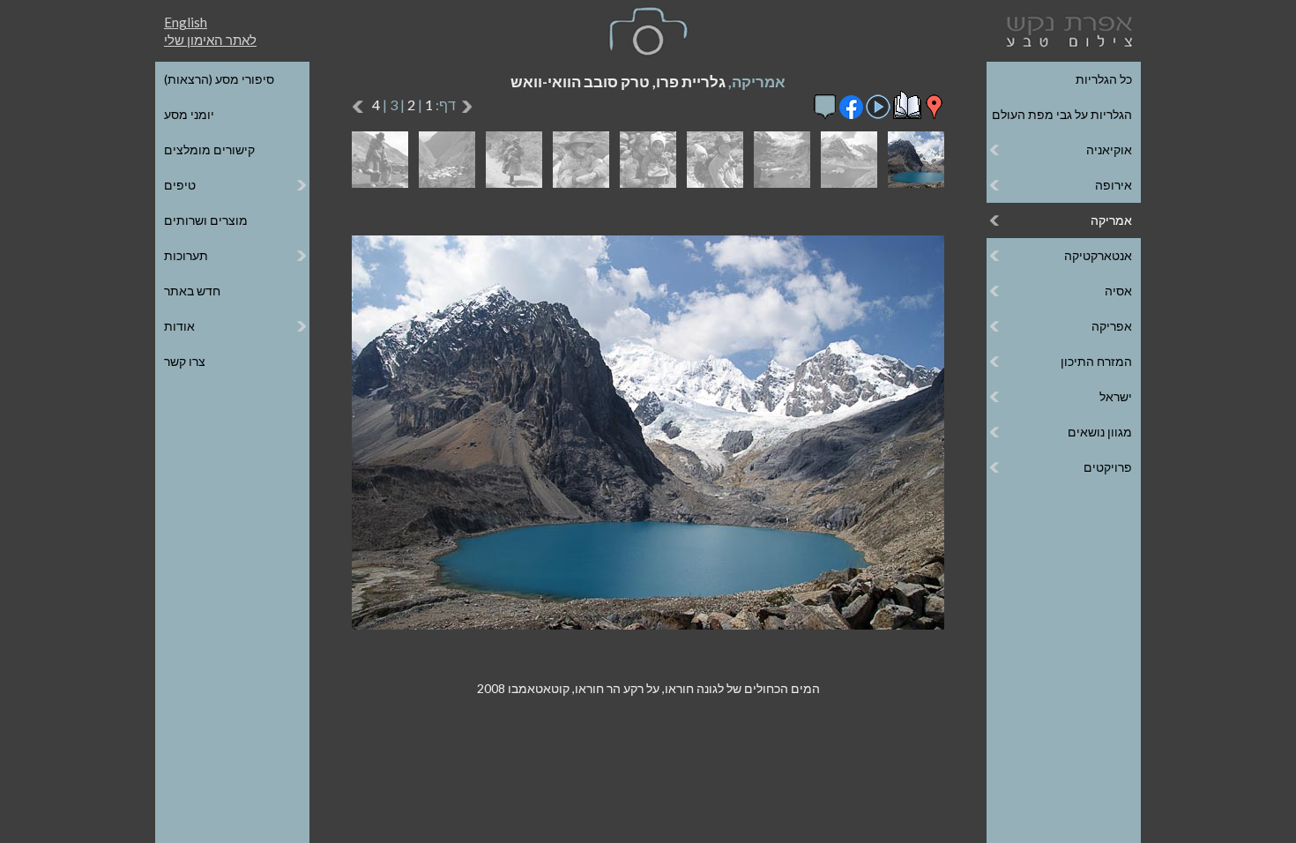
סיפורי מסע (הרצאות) (219, 78)
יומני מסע (189, 114)
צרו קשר (184, 361)
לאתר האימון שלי (210, 40)
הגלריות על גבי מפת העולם (1062, 114)
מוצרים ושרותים (206, 220)
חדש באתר (192, 290)
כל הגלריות (1104, 78)
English (185, 22)
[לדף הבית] (1065, 29)
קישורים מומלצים (209, 149)
